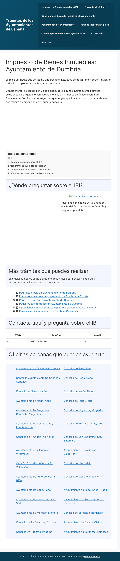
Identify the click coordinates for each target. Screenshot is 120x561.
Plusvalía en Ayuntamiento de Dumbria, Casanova (48, 311)
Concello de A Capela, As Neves (35, 436)
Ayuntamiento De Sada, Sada (33, 489)
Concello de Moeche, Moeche (81, 476)
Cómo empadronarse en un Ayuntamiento (63, 33)
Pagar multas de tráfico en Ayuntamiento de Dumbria (50, 303)
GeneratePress (92, 556)
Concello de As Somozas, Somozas (37, 522)
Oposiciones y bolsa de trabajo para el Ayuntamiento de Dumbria (57, 307)
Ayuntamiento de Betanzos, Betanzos (86, 531)
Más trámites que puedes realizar (28, 165)
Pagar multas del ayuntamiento (58, 24)
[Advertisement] (58, 128)
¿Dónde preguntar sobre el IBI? (25, 162)
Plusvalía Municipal (94, 7)
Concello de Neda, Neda (78, 377)
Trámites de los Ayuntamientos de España (20, 24)
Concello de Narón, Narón (79, 391)
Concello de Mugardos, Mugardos (84, 410)
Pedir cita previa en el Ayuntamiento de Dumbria (47, 292)
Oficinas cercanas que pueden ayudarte (31, 173)
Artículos (46, 42)
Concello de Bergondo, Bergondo (83, 512)
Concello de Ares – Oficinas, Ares (83, 423)
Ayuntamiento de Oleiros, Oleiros (83, 522)
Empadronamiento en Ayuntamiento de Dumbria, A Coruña (53, 296)
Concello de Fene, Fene (77, 368)
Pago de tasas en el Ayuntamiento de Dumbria (46, 300)
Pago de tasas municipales (94, 24)
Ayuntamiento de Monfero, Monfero (37, 512)
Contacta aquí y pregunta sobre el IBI (30, 169)
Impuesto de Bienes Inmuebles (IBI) (60, 7)
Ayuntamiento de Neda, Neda (33, 400)
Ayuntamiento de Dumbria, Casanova (38, 368)
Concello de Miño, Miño (77, 463)
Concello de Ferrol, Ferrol (78, 400)
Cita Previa (97, 33)
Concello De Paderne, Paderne (34, 531)
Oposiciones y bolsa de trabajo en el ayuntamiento (68, 16)
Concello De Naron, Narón (31, 391)
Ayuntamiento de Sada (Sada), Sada (85, 489)
